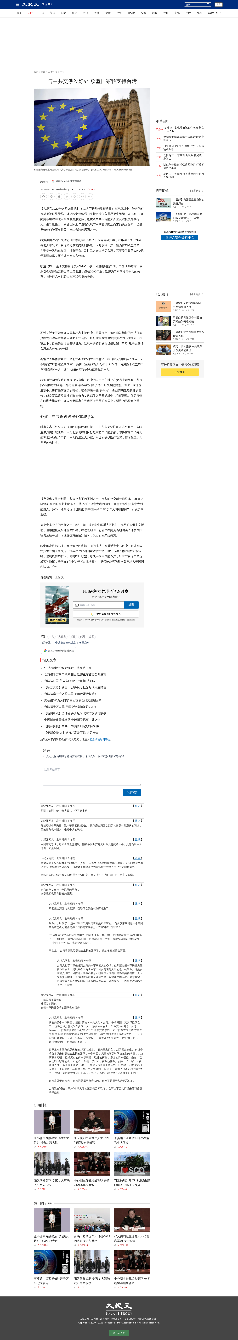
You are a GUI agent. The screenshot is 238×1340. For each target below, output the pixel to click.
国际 (63, 12)
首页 (19, 12)
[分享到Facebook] (43, 197)
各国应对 (84, 642)
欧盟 (91, 636)
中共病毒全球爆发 (65, 642)
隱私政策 (131, 620)
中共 (51, 636)
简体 (50, 4)
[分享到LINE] (51, 197)
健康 (108, 12)
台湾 (85, 12)
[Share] (36, 1147)
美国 (52, 12)
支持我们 (180, 372)
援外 (72, 636)
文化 (177, 12)
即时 (30, 12)
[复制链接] (67, 196)
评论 (74, 12)
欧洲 (82, 636)
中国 (41, 12)
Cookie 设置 (119, 1333)
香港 (96, 12)
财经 (143, 12)
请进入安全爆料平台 (179, 237)
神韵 (199, 12)
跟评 (137, 805)
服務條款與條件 (118, 620)
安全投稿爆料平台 (100, 739)
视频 (119, 12)
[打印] (74, 197)
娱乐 (166, 12)
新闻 (43, 72)
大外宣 (62, 636)
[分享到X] (59, 197)
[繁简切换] (90, 197)
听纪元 (131, 12)
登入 (219, 4)
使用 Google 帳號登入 (108, 614)
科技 (155, 12)
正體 (44, 4)
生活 (188, 12)
